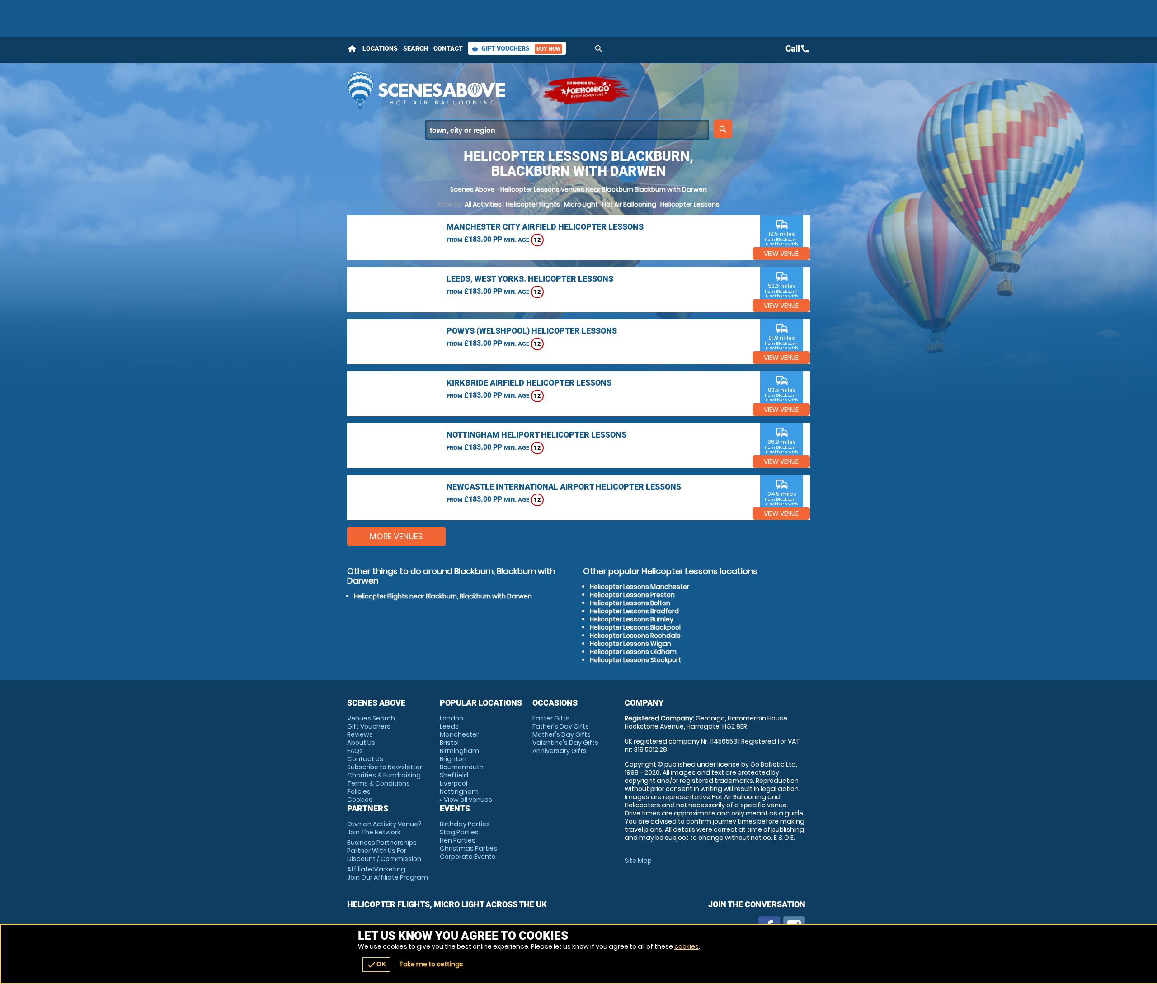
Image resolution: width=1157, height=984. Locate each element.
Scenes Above (472, 189)
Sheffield (454, 775)
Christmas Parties (468, 848)
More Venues (396, 536)
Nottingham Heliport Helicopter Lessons (536, 434)
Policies (359, 791)
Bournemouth (462, 767)
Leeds (449, 726)
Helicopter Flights (533, 204)
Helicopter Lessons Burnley (631, 619)
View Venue (781, 253)
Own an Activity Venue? (384, 828)
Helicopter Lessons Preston (632, 594)
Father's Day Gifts (560, 726)
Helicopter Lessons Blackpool (635, 627)
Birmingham (459, 750)
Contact (448, 48)
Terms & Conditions (378, 783)
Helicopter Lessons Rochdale (635, 635)
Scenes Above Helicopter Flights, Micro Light (439, 90)
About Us (361, 742)
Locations (380, 48)
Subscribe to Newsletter (384, 767)
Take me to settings (431, 964)
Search (415, 48)
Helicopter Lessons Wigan (630, 643)
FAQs (355, 750)
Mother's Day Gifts (561, 734)
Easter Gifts (550, 718)
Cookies (359, 799)
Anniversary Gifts (559, 750)
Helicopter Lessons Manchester (639, 586)
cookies (686, 946)
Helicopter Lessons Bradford (634, 611)
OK (376, 965)
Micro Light (581, 204)
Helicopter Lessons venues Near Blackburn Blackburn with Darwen (603, 189)
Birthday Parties (465, 824)
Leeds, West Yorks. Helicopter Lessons (530, 278)
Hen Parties (457, 840)
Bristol (449, 742)
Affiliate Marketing (387, 873)
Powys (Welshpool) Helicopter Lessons (532, 330)
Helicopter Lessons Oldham (633, 651)
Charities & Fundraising (384, 775)
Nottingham (459, 791)
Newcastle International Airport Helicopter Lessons (564, 486)
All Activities (483, 204)
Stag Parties (459, 832)
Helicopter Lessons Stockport (635, 659)
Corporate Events (467, 856)
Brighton (453, 758)
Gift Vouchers (516, 48)
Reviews (360, 734)
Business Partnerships (384, 850)
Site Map (638, 860)
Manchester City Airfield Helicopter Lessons (545, 226)
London (451, 718)
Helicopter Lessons (690, 204)
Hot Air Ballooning (629, 204)
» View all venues (466, 799)
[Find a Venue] (567, 130)
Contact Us (365, 758)
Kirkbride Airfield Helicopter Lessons (529, 382)
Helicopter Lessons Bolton (630, 602)
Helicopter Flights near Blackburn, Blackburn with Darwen (443, 596)
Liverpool (453, 783)
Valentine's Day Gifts (565, 742)
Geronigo (586, 90)
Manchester (459, 734)
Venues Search (371, 718)
